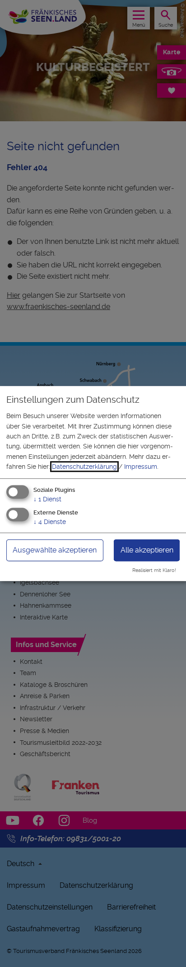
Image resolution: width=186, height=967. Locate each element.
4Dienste (49, 522)
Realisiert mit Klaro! (154, 570)
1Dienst (47, 499)
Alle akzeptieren (147, 550)
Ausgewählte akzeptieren (55, 550)
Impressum (140, 466)
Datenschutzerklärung (84, 466)
